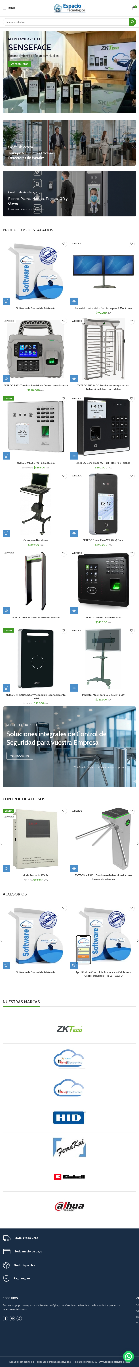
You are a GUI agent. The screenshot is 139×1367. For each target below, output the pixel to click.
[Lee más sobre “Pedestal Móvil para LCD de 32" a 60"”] (74, 688)
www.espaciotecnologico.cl (114, 1361)
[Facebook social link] (5, 1318)
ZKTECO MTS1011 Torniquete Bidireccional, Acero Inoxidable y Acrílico (103, 877)
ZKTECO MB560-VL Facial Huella (36, 462)
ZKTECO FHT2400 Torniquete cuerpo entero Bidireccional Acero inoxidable (103, 387)
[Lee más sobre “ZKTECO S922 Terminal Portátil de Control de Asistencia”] (6, 378)
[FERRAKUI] (69, 1147)
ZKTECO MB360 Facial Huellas (103, 617)
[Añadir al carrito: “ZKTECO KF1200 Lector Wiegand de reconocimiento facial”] (6, 688)
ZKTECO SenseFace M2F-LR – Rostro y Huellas (103, 462)
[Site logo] (69, 7)
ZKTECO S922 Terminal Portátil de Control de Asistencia (35, 385)
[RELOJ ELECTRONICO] (69, 1088)
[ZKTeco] (69, 1028)
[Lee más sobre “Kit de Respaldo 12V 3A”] (6, 868)
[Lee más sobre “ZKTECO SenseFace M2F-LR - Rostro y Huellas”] (74, 456)
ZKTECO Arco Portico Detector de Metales (35, 617)
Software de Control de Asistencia (35, 308)
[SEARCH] (132, 22)
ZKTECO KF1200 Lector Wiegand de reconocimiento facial (36, 696)
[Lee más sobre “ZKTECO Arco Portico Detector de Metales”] (6, 610)
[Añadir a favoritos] (63, 244)
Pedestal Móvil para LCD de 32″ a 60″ (103, 694)
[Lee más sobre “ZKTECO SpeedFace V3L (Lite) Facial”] (74, 533)
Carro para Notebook (35, 540)
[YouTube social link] (12, 1318)
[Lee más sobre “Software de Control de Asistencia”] (6, 301)
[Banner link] (69, 72)
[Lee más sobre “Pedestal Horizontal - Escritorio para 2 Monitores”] (74, 301)
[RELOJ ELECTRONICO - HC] (69, 1058)
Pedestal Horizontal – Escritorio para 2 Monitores (103, 308)
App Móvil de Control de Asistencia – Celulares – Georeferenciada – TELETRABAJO (103, 974)
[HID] (69, 1117)
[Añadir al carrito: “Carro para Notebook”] (6, 533)
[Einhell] (69, 1176)
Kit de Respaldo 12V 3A (36, 875)
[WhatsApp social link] (19, 1318)
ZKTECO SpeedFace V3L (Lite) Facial (103, 540)
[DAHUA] (69, 1206)
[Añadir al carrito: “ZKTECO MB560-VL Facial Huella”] (6, 456)
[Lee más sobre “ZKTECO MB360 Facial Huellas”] (74, 610)
